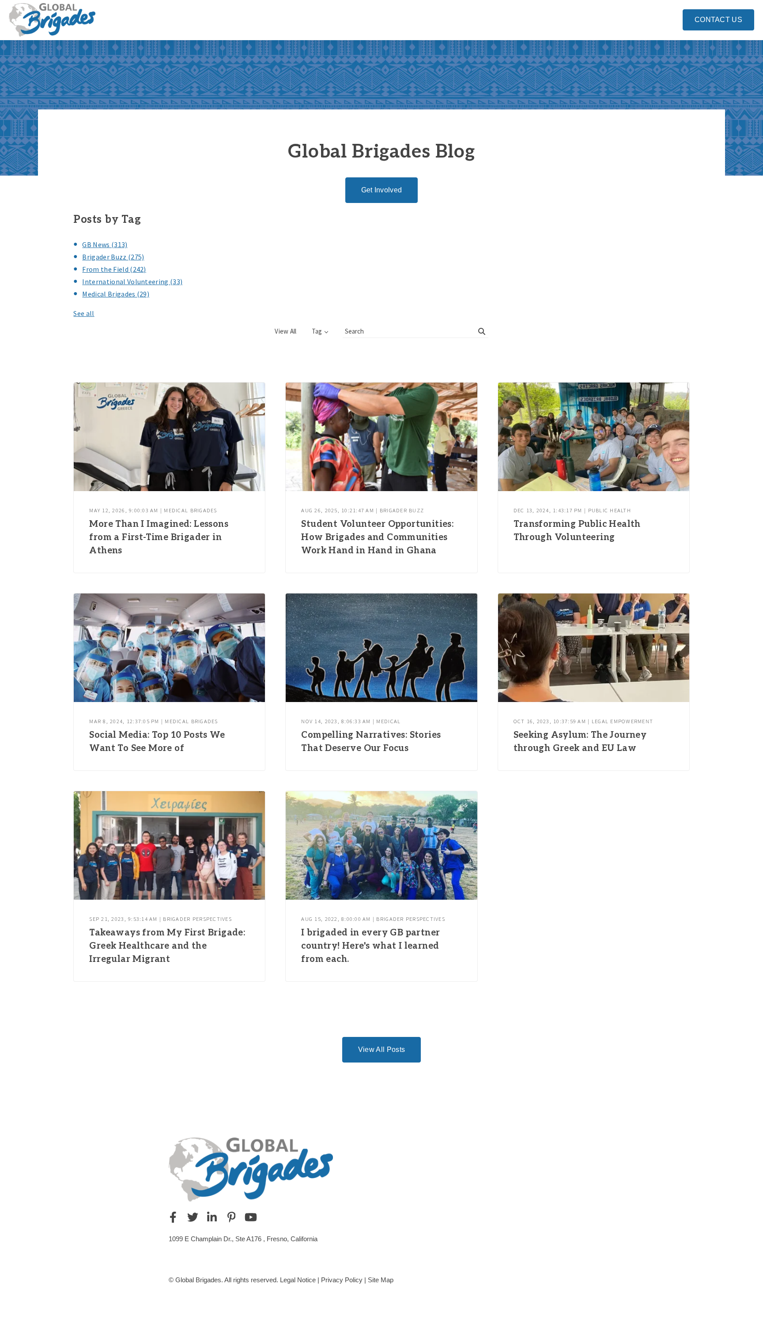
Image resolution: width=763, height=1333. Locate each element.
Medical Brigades (115, 293)
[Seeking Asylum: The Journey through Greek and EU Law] (593, 647)
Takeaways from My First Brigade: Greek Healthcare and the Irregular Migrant (167, 946)
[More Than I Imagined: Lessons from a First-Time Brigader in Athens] (169, 437)
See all (83, 313)
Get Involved (381, 190)
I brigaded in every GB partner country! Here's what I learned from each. (370, 946)
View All (286, 331)
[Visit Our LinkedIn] (212, 1217)
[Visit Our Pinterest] (231, 1217)
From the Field (114, 269)
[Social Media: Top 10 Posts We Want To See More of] (169, 647)
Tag (317, 331)
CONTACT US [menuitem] (718, 19)
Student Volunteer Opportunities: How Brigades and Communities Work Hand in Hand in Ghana (377, 537)
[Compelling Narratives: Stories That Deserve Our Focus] (381, 647)
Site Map (380, 1280)
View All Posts (381, 1049)
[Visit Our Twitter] (192, 1217)
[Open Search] (670, 18)
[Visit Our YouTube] (251, 1217)
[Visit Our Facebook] (173, 1217)
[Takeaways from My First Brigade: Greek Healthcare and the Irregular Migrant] (169, 845)
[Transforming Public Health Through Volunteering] (593, 437)
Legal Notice (298, 1280)
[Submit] (481, 331)
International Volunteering (132, 281)
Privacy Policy (342, 1280)
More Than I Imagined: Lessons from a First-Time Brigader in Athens (158, 537)
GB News (104, 244)
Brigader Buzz (113, 256)
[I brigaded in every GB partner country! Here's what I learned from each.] (381, 845)
